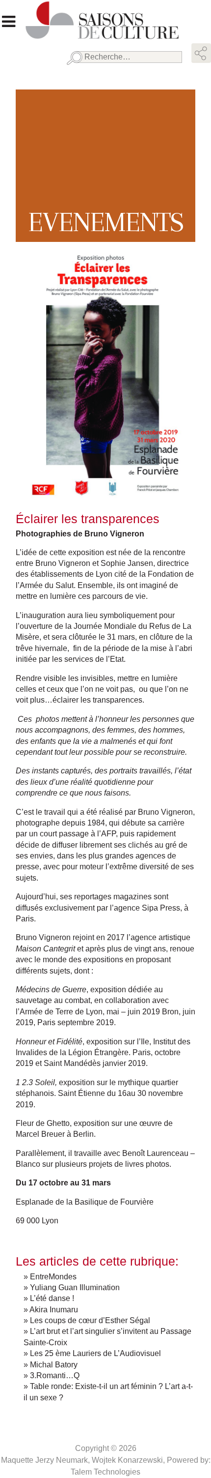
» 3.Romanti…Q (51, 1375)
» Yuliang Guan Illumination (72, 1287)
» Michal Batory (51, 1364)
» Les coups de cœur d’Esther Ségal (87, 1320)
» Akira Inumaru (51, 1309)
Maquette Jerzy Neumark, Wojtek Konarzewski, (84, 1460)
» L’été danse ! (49, 1298)
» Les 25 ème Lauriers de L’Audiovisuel (92, 1353)
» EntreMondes (50, 1276)
